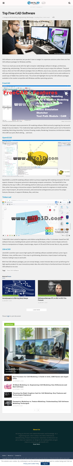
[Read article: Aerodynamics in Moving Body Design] (18, 288)
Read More (36, 444)
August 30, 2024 (18, 405)
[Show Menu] (3, 3)
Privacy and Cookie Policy (31, 463)
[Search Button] (69, 3)
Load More (36, 310)
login (8, 316)
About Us (10, 455)
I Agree (45, 463)
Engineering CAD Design (26, 17)
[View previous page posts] (34, 410)
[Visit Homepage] (33, 3)
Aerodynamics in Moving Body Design (15, 298)
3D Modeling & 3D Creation (47, 295)
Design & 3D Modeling (11, 17)
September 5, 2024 (11, 371)
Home (4, 455)
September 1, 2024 (18, 389)
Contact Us (18, 455)
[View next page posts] (38, 410)
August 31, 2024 (18, 397)
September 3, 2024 (18, 381)
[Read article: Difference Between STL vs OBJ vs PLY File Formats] (54, 288)
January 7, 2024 (8, 300)
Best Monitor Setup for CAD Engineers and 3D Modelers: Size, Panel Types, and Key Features (35, 369)
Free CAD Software (13, 270)
